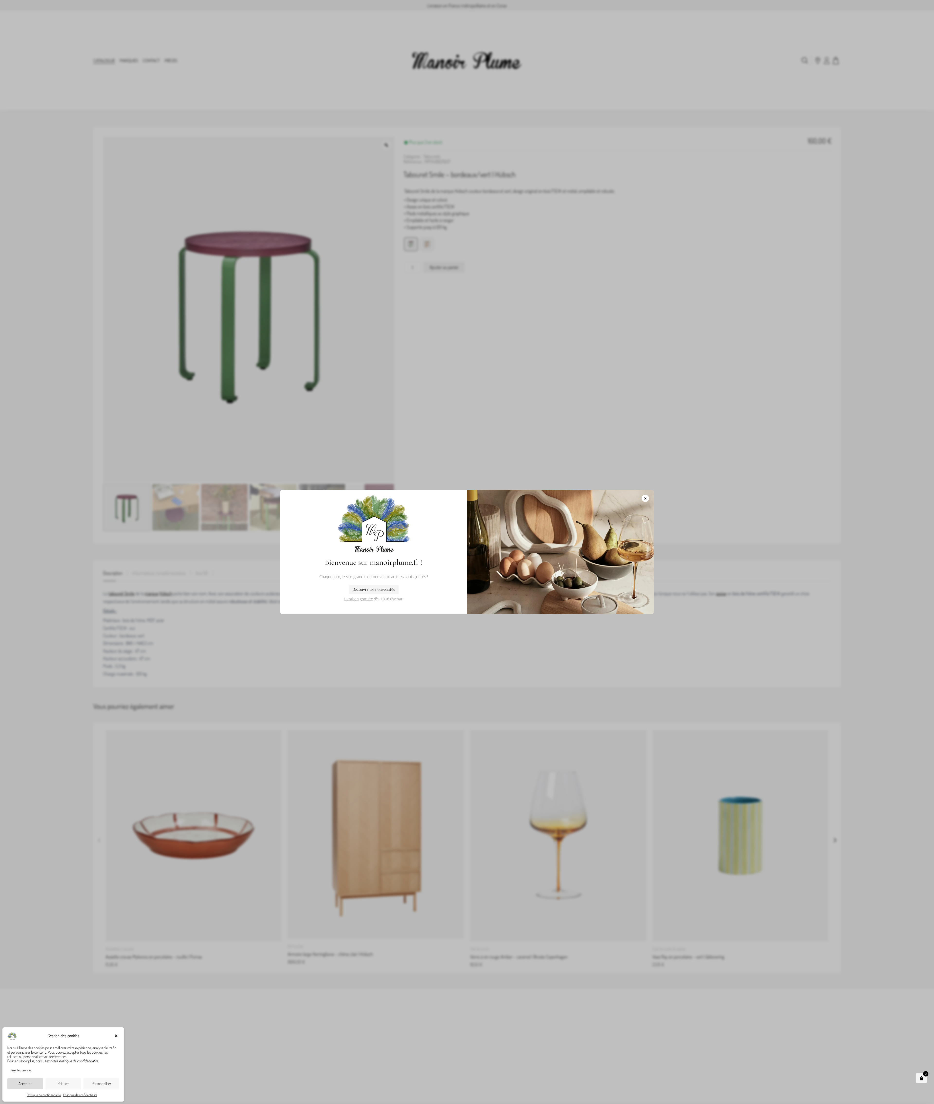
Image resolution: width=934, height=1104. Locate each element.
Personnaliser (101, 1083)
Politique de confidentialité (44, 1095)
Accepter (25, 1083)
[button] (116, 1035)
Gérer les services (20, 1070)
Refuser (63, 1083)
